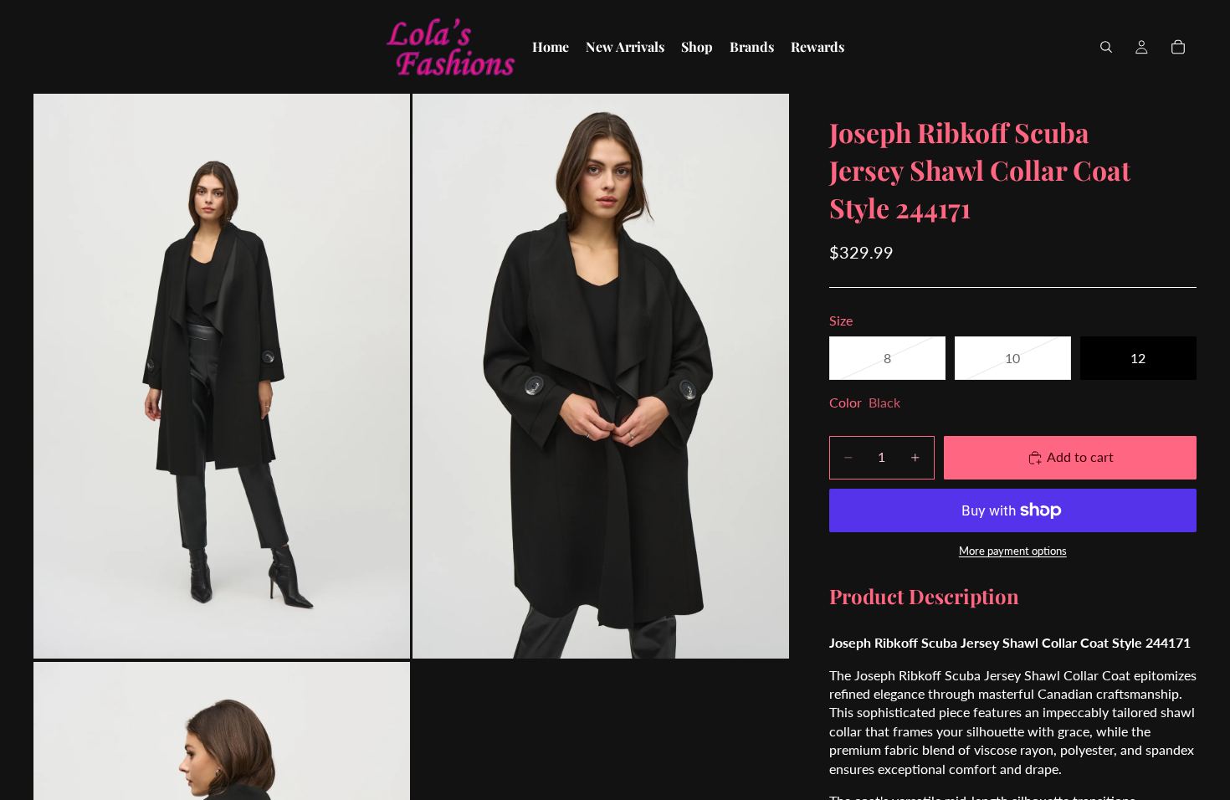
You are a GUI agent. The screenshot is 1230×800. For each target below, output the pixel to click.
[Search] (1106, 46)
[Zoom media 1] (221, 376)
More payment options (1013, 550)
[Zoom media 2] (601, 376)
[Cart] (1178, 46)
